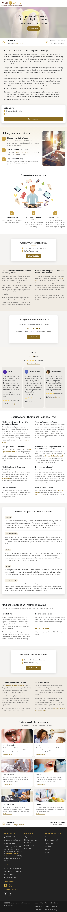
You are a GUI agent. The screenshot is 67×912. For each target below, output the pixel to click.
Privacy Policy (39, 903)
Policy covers (28, 848)
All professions (29, 837)
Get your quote (33, 119)
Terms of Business (51, 906)
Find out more (7, 754)
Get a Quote (33, 28)
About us (48, 846)
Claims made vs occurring (12, 868)
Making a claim (49, 843)
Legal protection (29, 845)
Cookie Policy (39, 906)
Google (31, 356)
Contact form (10, 843)
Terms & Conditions (51, 903)
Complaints (38, 910)
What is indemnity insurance (13, 871)
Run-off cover (8, 874)
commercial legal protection (25, 152)
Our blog (48, 849)
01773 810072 (33, 328)
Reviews (47, 852)
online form (6, 478)
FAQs (46, 837)
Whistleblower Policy (50, 910)
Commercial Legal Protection (54, 456)
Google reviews (18, 43)
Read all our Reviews (33, 364)
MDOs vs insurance (10, 877)
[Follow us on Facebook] (5, 894)
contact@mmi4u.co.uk (13, 840)
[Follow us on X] (10, 894)
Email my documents (52, 840)
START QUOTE (33, 256)
